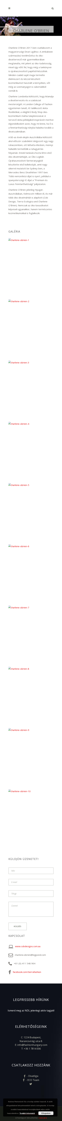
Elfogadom (46, 1113)
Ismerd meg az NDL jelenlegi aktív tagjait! (31, 1010)
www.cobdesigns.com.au (27, 946)
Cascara (43, 1117)
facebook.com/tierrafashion (27, 971)
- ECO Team (32, 1080)
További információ (27, 1113)
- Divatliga (32, 1076)
